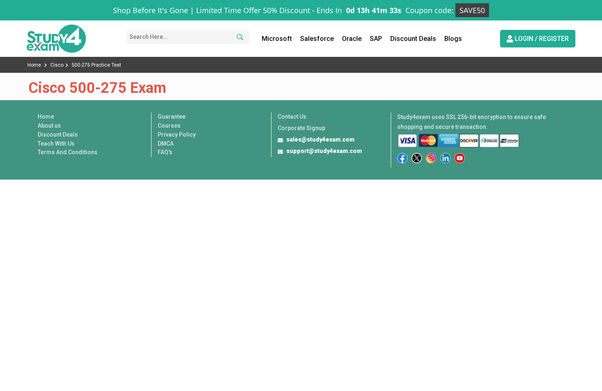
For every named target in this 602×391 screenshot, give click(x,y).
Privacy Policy (177, 134)
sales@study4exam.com (320, 139)
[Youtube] (460, 158)
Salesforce (317, 39)
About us (49, 125)
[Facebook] (402, 158)
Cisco (56, 65)
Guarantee (172, 116)
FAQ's (165, 152)
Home (34, 65)
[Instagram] (431, 158)
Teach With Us (56, 143)
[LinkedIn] (445, 158)
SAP (376, 39)
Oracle (352, 39)
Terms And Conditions (67, 152)
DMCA (166, 143)
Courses (169, 125)
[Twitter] (417, 158)
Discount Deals (413, 39)
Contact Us (292, 116)
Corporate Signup (301, 128)
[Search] (238, 37)
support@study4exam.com (324, 151)
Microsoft (277, 39)
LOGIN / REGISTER (541, 39)
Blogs (453, 39)
